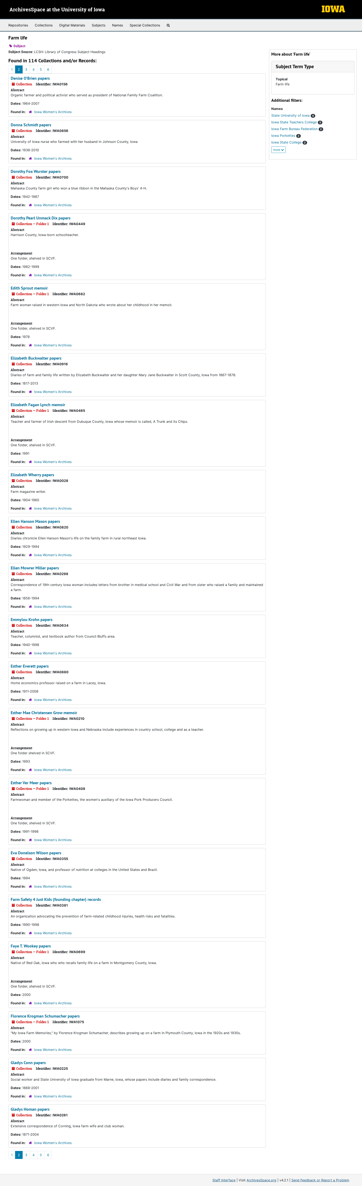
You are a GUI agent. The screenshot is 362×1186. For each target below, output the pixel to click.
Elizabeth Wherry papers (32, 475)
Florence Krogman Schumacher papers (45, 1016)
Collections (44, 25)
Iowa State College (288, 142)
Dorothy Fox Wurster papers (36, 171)
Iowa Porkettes (285, 135)
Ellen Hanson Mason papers (35, 521)
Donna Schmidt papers (31, 125)
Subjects (98, 25)
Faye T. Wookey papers (31, 946)
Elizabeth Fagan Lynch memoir (38, 404)
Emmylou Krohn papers (31, 619)
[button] (295, 66)
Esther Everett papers (30, 666)
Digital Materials (72, 25)
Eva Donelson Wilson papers (36, 853)
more (277, 149)
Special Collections (145, 25)
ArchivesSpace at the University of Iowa (57, 10)
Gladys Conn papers (28, 1062)
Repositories (18, 25)
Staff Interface (223, 1180)
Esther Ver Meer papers (31, 782)
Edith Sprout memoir (29, 288)
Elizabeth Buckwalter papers (36, 358)
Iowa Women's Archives (53, 112)
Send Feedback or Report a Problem (320, 1180)
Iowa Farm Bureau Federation (296, 129)
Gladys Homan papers (30, 1109)
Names (117, 25)
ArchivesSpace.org (261, 1180)
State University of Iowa (292, 115)
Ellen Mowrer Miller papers (35, 568)
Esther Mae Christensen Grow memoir (44, 712)
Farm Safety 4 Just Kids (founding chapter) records (56, 899)
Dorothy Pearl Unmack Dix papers (40, 218)
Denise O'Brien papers (30, 78)
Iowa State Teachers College (296, 122)
